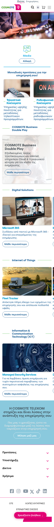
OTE (11, 503)
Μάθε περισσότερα (18, 172)
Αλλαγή (27, 61)
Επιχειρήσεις (32, 1)
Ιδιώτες (21, 1)
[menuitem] (12, 491)
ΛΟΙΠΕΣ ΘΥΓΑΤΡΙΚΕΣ (35, 503)
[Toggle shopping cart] (43, 7)
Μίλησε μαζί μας (27, 435)
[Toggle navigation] (49, 6)
